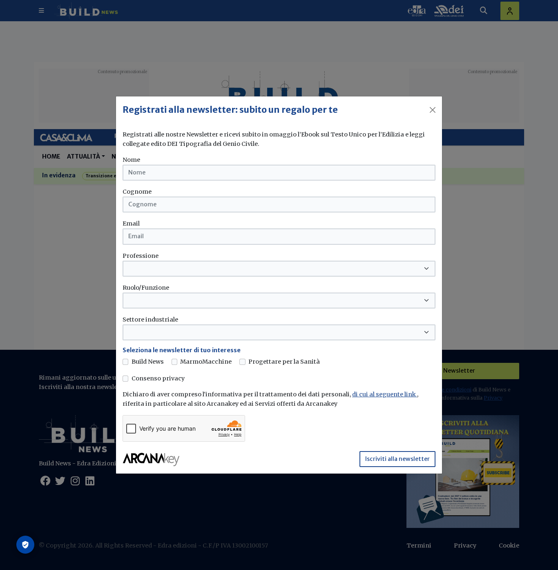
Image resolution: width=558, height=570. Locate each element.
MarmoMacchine (206, 361)
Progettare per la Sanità (284, 361)
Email (131, 223)
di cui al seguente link (384, 394)
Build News (148, 361)
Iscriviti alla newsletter (397, 459)
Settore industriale (150, 319)
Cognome (137, 191)
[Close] (432, 110)
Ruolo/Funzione (146, 287)
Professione (140, 255)
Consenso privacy (158, 378)
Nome (131, 159)
